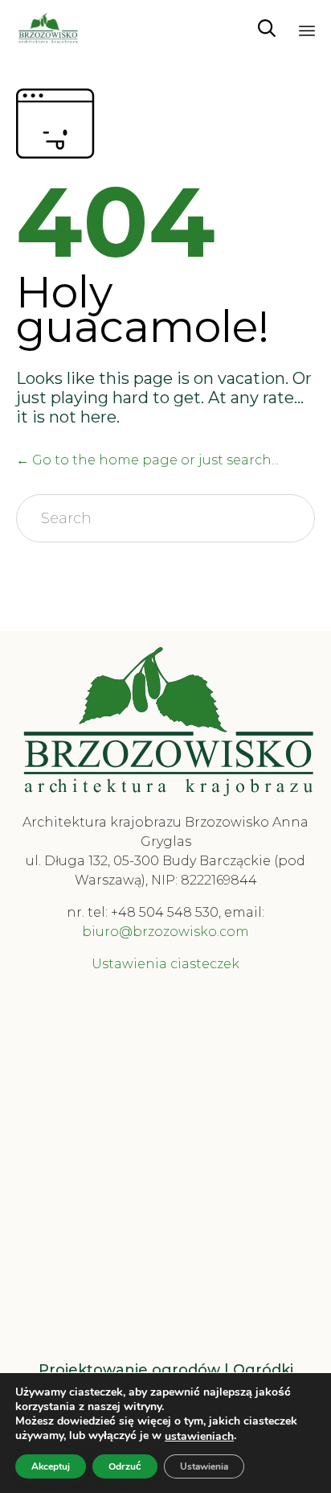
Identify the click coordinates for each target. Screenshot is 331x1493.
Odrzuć (124, 1466)
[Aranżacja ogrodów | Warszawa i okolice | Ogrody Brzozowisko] (48, 28)
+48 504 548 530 (165, 912)
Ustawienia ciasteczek (165, 963)
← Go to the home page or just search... (147, 460)
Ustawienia (204, 1466)
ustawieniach (199, 1436)
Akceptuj (50, 1466)
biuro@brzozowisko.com (165, 931)
